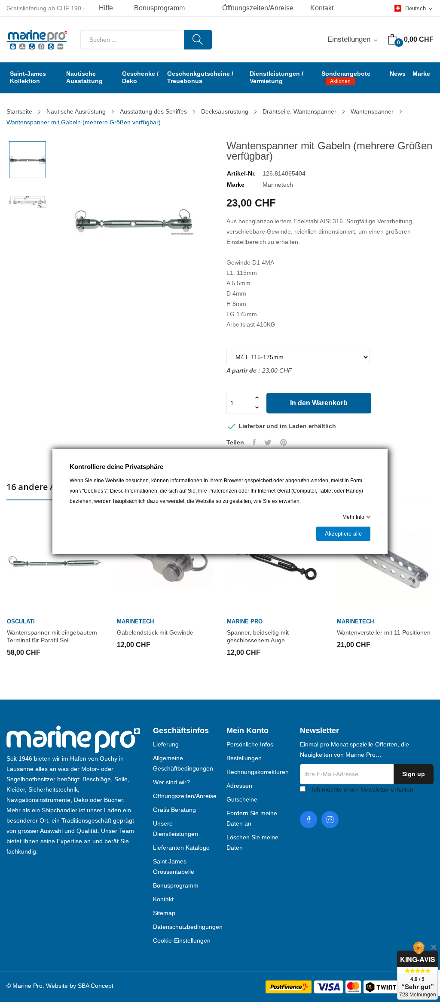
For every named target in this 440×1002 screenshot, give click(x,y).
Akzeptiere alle (343, 533)
